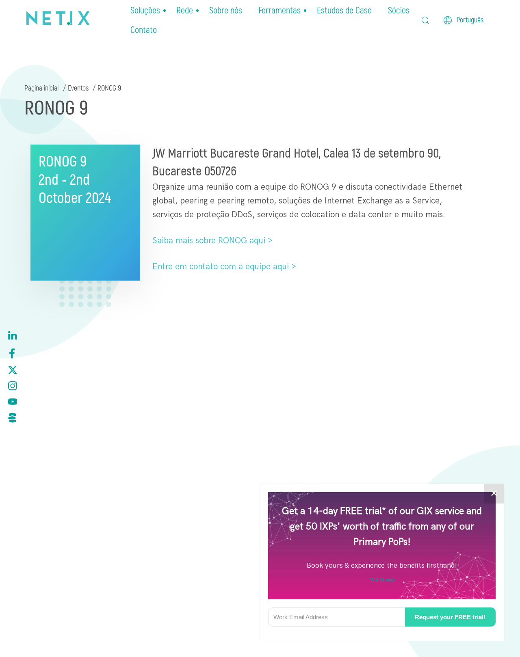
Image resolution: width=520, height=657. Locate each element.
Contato (143, 30)
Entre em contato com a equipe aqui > (224, 267)
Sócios (399, 10)
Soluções (145, 10)
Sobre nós (225, 10)
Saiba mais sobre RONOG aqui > (212, 241)
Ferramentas (279, 10)
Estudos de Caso (344, 10)
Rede (184, 10)
